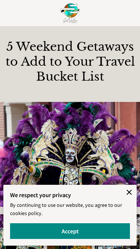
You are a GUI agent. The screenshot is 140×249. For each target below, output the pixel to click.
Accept (70, 231)
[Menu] (11, 13)
